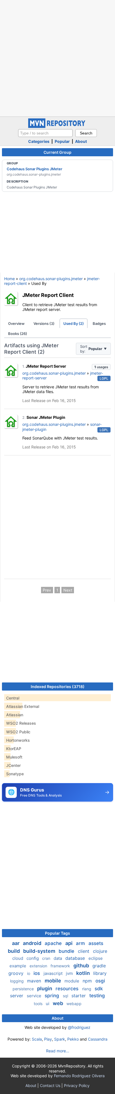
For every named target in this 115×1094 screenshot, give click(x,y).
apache (54, 943)
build (14, 951)
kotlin (83, 973)
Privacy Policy (77, 1085)
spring (53, 995)
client (84, 951)
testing (97, 995)
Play (48, 1039)
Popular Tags (57, 933)
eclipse (95, 958)
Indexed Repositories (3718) (58, 686)
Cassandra (97, 1039)
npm (88, 981)
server (17, 995)
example (18, 965)
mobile (53, 981)
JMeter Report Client (48, 295)
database (75, 958)
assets (95, 943)
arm (81, 943)
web (58, 1003)
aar (16, 943)
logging (17, 981)
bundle (67, 951)
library (100, 973)
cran (46, 958)
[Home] (57, 126)
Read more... (57, 1050)
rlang (87, 988)
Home (9, 278)
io (29, 973)
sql (66, 995)
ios (37, 973)
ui (48, 1003)
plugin (45, 988)
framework (61, 965)
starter (79, 995)
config (33, 958)
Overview (16, 323)
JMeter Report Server (46, 366)
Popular (62, 141)
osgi (100, 981)
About (81, 141)
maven (34, 981)
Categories (38, 141)
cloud (18, 958)
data (58, 958)
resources (68, 988)
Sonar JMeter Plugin (46, 417)
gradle (99, 965)
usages (101, 367)
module (72, 981)
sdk (99, 988)
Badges (99, 323)
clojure (100, 951)
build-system (39, 951)
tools (39, 1003)
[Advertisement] (57, 57)
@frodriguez (79, 1027)
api (69, 943)
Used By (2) (73, 323)
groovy (16, 973)
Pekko (73, 1039)
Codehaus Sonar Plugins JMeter (34, 169)
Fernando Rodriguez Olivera (79, 1075)
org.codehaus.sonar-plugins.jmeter (51, 278)
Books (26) (17, 333)
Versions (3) (43, 323)
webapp (74, 1003)
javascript (54, 973)
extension (39, 965)
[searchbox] (45, 133)
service (34, 995)
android (32, 943)
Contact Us (50, 1085)
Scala (37, 1039)
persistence (24, 988)
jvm (70, 973)
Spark (59, 1039)
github (81, 965)
